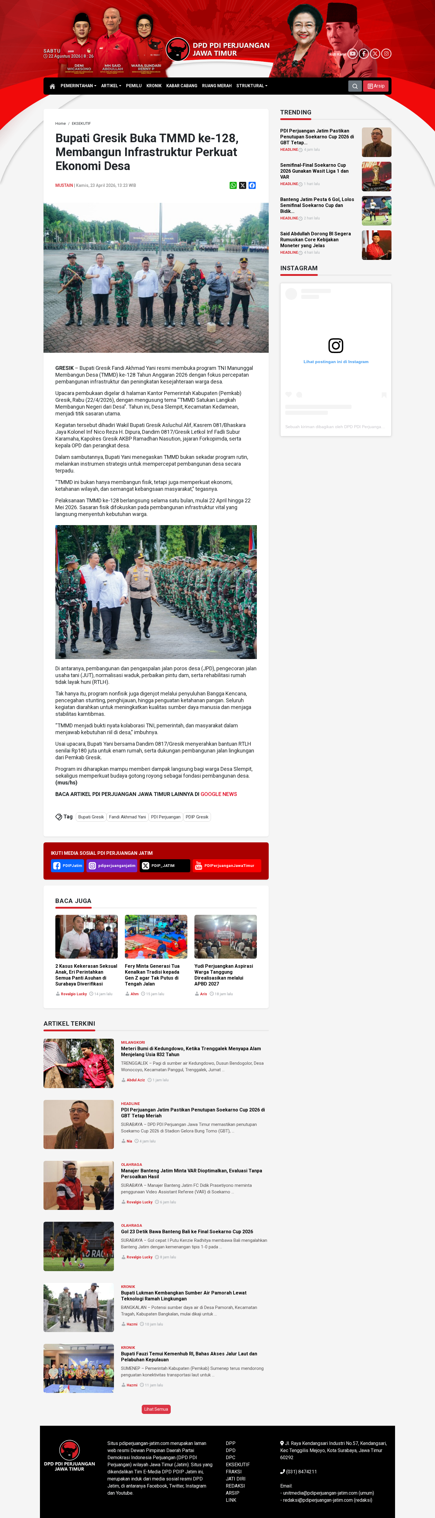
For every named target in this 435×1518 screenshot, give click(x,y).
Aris (203, 994)
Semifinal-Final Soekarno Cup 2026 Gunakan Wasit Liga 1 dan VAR (314, 171)
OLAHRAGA (131, 1164)
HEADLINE (130, 1103)
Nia (129, 1141)
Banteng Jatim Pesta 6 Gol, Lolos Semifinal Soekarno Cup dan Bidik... (317, 205)
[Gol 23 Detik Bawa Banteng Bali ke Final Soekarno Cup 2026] (79, 1246)
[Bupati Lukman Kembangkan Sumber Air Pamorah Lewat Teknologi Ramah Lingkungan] (79, 1307)
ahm (134, 994)
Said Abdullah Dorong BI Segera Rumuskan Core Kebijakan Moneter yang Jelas (315, 239)
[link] (156, 277)
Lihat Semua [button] (156, 1409)
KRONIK (128, 1286)
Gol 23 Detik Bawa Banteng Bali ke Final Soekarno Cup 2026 (187, 1231)
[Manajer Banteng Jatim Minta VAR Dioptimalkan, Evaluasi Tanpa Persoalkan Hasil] (79, 1185)
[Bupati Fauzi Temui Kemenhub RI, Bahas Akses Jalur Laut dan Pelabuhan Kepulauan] (79, 1368)
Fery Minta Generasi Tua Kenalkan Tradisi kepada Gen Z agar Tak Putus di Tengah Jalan (152, 975)
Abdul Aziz (136, 1080)
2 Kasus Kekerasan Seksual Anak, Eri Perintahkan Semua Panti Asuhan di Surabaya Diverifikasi (86, 975)
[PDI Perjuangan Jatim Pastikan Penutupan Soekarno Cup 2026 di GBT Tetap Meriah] (79, 1124)
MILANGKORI (133, 1042)
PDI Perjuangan (166, 817)
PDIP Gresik (197, 817)
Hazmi (132, 1324)
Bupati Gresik (91, 817)
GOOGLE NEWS (219, 794)
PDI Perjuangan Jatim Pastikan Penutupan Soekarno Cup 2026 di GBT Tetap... (317, 136)
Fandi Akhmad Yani (127, 817)
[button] (376, 86)
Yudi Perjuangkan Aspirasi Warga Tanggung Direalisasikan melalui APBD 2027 (223, 975)
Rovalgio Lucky (74, 994)
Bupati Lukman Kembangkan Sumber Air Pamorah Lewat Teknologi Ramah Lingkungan (183, 1296)
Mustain (64, 185)
